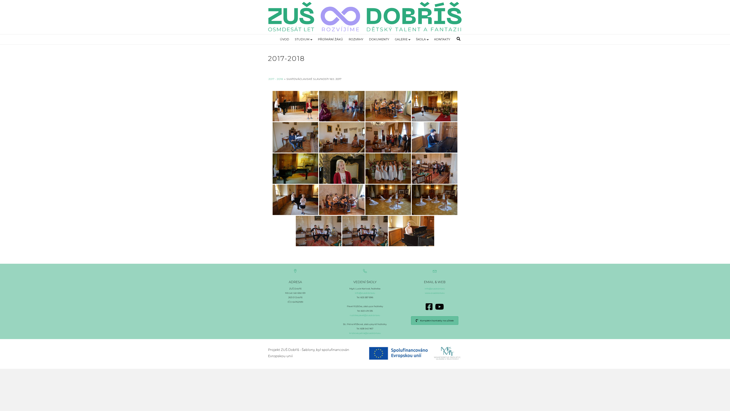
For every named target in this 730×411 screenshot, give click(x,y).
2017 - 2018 (275, 79)
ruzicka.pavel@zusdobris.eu (365, 315)
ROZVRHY (356, 39)
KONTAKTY (442, 39)
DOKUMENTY (379, 39)
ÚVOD (284, 39)
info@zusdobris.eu (365, 293)
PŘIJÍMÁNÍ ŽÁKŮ (330, 39)
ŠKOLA (421, 39)
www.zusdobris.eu (435, 293)
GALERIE (401, 39)
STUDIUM (302, 39)
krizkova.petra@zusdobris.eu (365, 333)
